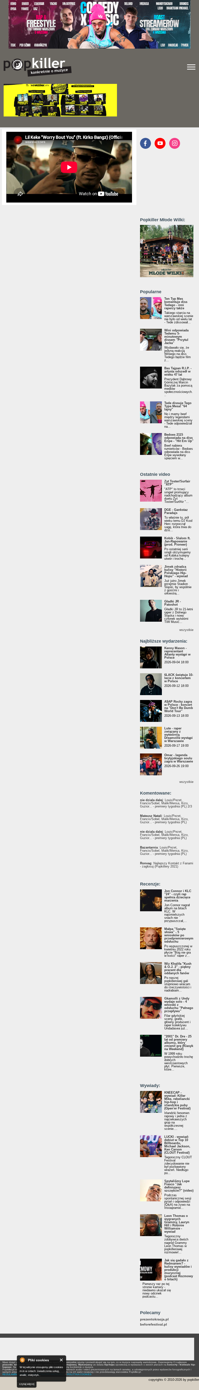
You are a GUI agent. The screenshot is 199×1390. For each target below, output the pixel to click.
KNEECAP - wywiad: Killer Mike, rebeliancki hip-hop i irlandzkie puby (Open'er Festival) (177, 1100)
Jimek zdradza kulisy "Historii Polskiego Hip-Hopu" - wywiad (176, 571)
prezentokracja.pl (154, 1319)
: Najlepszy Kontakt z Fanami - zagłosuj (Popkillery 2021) (166, 864)
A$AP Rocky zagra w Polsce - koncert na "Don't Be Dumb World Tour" (178, 706)
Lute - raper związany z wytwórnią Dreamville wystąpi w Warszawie (178, 734)
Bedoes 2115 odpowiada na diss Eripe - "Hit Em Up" (178, 438)
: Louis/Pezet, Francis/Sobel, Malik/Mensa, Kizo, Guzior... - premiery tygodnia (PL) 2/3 (166, 803)
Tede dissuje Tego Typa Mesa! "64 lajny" (177, 406)
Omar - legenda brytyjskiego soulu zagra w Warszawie (178, 758)
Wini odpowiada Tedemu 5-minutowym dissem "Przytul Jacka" (176, 336)
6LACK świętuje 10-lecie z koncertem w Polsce (178, 678)
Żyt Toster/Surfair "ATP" (177, 482)
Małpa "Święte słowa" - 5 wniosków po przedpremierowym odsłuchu (178, 935)
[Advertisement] (169, 185)
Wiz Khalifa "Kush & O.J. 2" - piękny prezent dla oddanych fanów (177, 968)
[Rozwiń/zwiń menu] (191, 67)
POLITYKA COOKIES (79, 1374)
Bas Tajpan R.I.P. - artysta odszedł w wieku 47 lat (177, 371)
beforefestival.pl (153, 1324)
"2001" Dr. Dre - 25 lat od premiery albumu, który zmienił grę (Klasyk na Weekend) (178, 1043)
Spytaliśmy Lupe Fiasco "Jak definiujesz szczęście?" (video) (178, 1185)
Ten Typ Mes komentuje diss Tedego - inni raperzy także (175, 303)
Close (61, 1360)
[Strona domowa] (38, 67)
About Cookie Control (22, 1360)
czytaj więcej (26, 1383)
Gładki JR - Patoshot (172, 603)
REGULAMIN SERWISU (15, 1374)
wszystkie (186, 630)
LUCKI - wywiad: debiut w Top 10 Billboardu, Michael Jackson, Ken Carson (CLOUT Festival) (177, 1144)
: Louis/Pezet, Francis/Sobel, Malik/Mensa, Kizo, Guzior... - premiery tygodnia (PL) (164, 819)
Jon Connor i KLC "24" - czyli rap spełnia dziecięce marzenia (177, 895)
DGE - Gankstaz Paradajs (176, 511)
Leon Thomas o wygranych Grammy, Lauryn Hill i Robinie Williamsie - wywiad (176, 1223)
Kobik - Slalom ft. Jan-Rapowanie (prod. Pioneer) (177, 541)
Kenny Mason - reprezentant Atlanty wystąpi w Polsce (177, 652)
